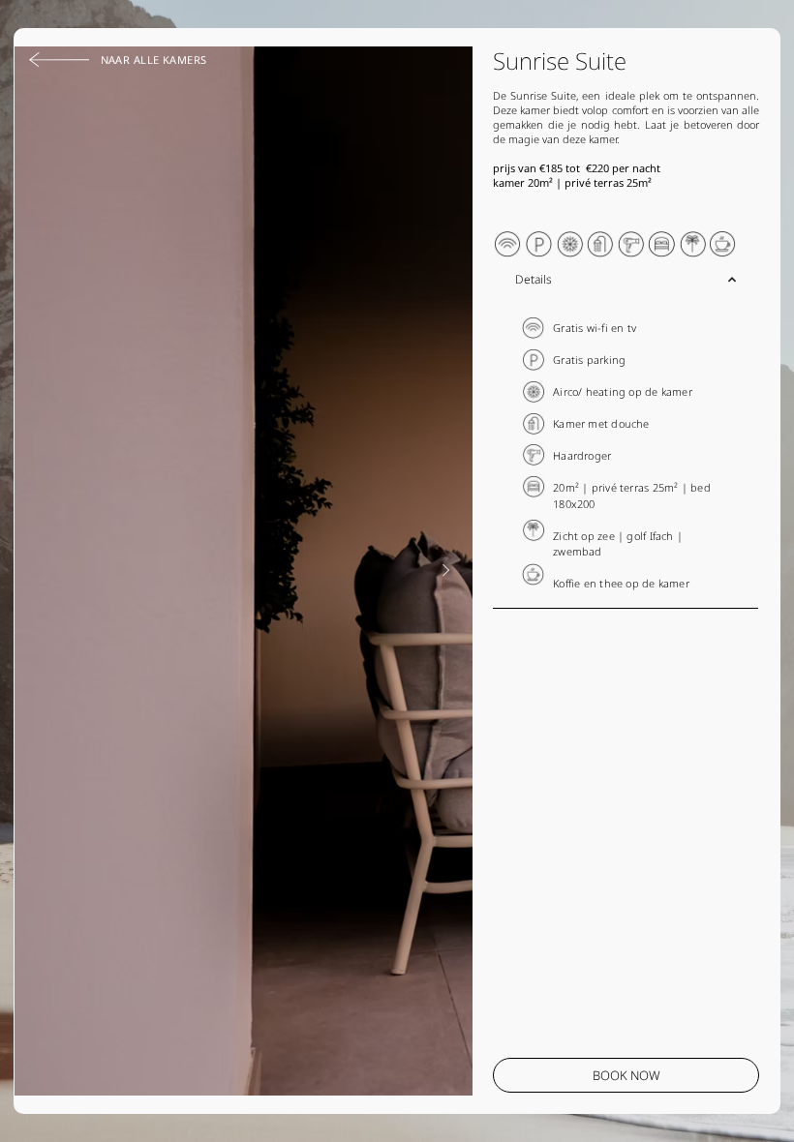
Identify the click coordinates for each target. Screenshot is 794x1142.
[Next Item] (445, 571)
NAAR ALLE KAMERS (154, 59)
